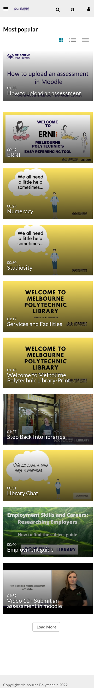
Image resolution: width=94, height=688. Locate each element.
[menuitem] (57, 9)
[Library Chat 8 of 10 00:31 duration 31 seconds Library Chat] (48, 475)
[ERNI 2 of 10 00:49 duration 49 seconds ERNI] (48, 137)
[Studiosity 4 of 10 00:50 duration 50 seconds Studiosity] (48, 249)
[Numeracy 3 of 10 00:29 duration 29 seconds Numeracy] (48, 193)
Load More (46, 626)
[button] (7, 8)
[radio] (60, 40)
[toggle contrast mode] (72, 9)
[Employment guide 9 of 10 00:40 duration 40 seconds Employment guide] (48, 531)
